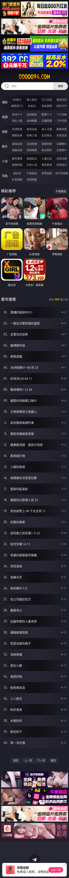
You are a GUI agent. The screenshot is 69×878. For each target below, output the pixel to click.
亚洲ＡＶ (17, 114)
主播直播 (47, 120)
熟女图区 (47, 150)
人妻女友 (47, 158)
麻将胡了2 (17, 106)
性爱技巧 (61, 164)
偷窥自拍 (17, 144)
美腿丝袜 (17, 150)
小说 (5, 161)
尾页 (53, 760)
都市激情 (17, 158)
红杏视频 (17, 179)
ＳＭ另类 (61, 120)
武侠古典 (61, 158)
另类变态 (61, 135)
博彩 (5, 102)
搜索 (60, 86)
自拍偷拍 (32, 114)
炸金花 (32, 106)
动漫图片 (61, 144)
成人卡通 (47, 129)
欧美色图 (47, 144)
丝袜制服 (32, 120)
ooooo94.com (34, 76)
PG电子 (17, 99)
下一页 (41, 760)
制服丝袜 (17, 135)
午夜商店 (32, 173)
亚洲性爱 (17, 129)
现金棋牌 (47, 106)
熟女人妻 (17, 120)
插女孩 (17, 173)
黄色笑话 (47, 164)
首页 (15, 760)
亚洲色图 (32, 144)
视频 (5, 117)
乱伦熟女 (47, 135)
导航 (5, 176)
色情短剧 (32, 179)
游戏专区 (61, 99)
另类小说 (32, 164)
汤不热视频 (61, 173)
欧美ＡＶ (47, 114)
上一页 (28, 760)
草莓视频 (47, 173)
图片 (5, 146)
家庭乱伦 (32, 158)
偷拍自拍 (32, 129)
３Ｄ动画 (61, 114)
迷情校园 (17, 164)
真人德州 (32, 99)
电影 (5, 132)
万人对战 (47, 99)
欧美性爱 (61, 129)
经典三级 (32, 135)
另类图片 (61, 150)
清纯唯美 (32, 150)
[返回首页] (64, 870)
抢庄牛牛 (61, 106)
